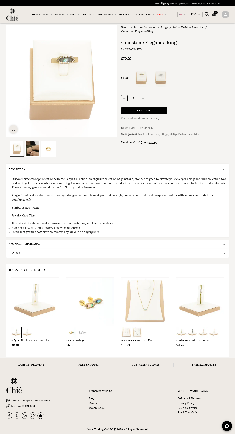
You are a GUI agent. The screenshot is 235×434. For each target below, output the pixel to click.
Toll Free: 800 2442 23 (23, 406)
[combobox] (182, 14)
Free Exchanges (204, 364)
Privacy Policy (186, 403)
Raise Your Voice (188, 407)
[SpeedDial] (227, 426)
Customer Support (146, 364)
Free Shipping (88, 364)
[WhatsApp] (33, 415)
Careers (93, 403)
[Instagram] (25, 415)
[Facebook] (9, 415)
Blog (91, 398)
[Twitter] (17, 415)
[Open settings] (225, 14)
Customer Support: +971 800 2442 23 (31, 400)
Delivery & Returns (189, 398)
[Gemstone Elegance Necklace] (145, 302)
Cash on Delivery (31, 364)
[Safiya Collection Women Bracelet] (35, 302)
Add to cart (144, 110)
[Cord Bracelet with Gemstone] (200, 302)
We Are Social (97, 407)
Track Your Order (188, 412)
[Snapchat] (40, 415)
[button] (17, 149)
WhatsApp (150, 142)
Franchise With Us (100, 391)
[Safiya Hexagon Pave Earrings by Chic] (90, 302)
